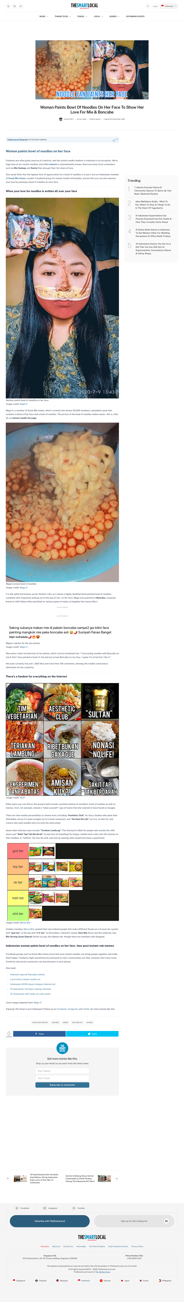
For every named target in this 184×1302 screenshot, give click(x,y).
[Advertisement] (62, 1135)
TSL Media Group (102, 1272)
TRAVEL (80, 16)
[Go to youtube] (20, 6)
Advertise (45, 1246)
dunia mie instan (40, 1022)
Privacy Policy (137, 1246)
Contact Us (68, 1246)
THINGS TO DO (61, 16)
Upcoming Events (135, 16)
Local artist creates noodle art (25, 979)
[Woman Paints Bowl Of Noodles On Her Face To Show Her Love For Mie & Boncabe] (92, 69)
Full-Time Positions (97, 1246)
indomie (55, 1022)
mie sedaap (77, 1022)
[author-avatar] (61, 120)
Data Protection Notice (118, 1246)
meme (65, 1022)
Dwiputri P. (69, 119)
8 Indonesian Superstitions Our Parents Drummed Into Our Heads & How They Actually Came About (153, 218)
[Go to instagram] (14, 6)
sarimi (90, 1022)
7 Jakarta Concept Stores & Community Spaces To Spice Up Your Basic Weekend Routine (152, 190)
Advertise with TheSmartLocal (49, 1221)
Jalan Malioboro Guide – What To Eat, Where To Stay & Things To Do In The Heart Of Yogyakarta (152, 204)
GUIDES (113, 16)
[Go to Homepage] (84, 6)
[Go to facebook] (8, 6)
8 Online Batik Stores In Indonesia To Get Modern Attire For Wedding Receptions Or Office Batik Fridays (153, 232)
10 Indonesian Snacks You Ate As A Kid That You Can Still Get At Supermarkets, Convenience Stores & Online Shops (153, 249)
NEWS (42, 16)
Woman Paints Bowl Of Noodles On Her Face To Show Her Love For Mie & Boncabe (92, 109)
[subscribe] (166, 1221)
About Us (56, 1246)
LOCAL (97, 16)
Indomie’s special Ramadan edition (27, 974)
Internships (81, 1246)
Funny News (94, 119)
